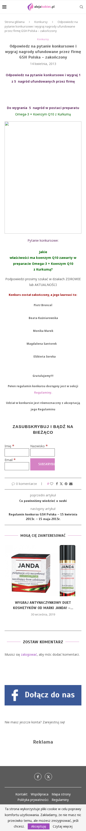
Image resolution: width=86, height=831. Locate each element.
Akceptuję (38, 826)
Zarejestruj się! (54, 722)
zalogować (29, 654)
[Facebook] (38, 776)
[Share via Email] (70, 483)
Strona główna (15, 22)
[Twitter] (48, 776)
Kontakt (21, 794)
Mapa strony (61, 794)
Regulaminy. (43, 392)
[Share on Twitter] (61, 483)
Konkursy (41, 22)
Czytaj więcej (62, 826)
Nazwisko (39, 446)
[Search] (81, 7)
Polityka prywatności (32, 799)
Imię (9, 446)
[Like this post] (51, 483)
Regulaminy (60, 799)
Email (10, 460)
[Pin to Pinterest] (66, 483)
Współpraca (39, 794)
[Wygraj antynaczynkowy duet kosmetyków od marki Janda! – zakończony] (43, 570)
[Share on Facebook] (57, 483)
